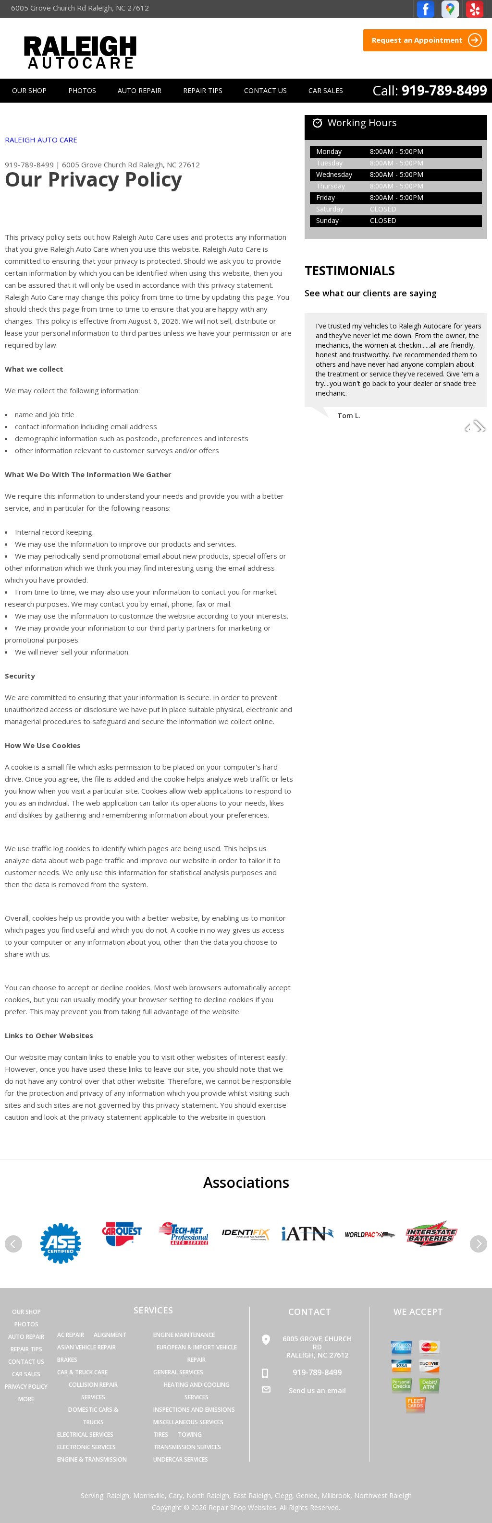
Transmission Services (187, 1447)
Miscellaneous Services (188, 1422)
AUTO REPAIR (139, 90)
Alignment (110, 1335)
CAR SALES (325, 90)
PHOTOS (82, 90)
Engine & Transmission (92, 1459)
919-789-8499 (444, 90)
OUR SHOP (29, 90)
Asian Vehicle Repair (86, 1347)
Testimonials (350, 270)
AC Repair (70, 1335)
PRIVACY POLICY (26, 1386)
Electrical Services (85, 1434)
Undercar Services (180, 1459)
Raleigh (118, 1495)
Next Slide (479, 425)
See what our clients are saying (371, 293)
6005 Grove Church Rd (99, 164)
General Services (178, 1372)
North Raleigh (207, 1495)
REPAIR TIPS (202, 90)
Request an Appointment (418, 40)
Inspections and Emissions (194, 1410)
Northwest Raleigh (383, 1495)
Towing (190, 1434)
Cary (176, 1495)
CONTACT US (265, 90)
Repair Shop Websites (242, 1507)
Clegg (283, 1495)
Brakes (67, 1360)
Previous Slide (462, 425)
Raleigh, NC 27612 (169, 164)
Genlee (307, 1495)
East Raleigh (252, 1495)
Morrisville (149, 1495)
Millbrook (335, 1495)
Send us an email (317, 1390)
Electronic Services (86, 1447)
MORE (26, 1399)
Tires (160, 1434)
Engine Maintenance (184, 1335)
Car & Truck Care (82, 1372)
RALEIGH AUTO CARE (41, 139)
